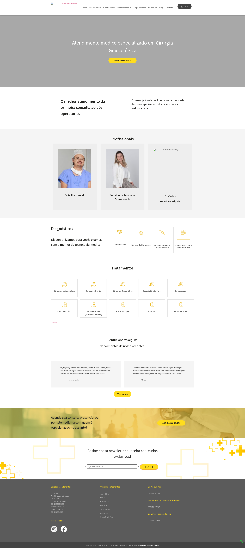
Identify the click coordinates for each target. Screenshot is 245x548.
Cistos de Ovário (105, 509)
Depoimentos (140, 7)
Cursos (151, 7)
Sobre (84, 7)
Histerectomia (104, 505)
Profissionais (95, 7)
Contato (169, 7)
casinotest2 (54, 322)
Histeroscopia (104, 501)
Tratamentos (123, 7)
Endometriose (104, 494)
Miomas (102, 498)
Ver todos (122, 394)
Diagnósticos (109, 7)
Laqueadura (104, 513)
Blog (161, 7)
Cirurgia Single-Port (106, 517)
